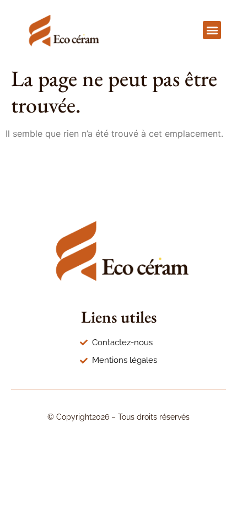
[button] (212, 30)
